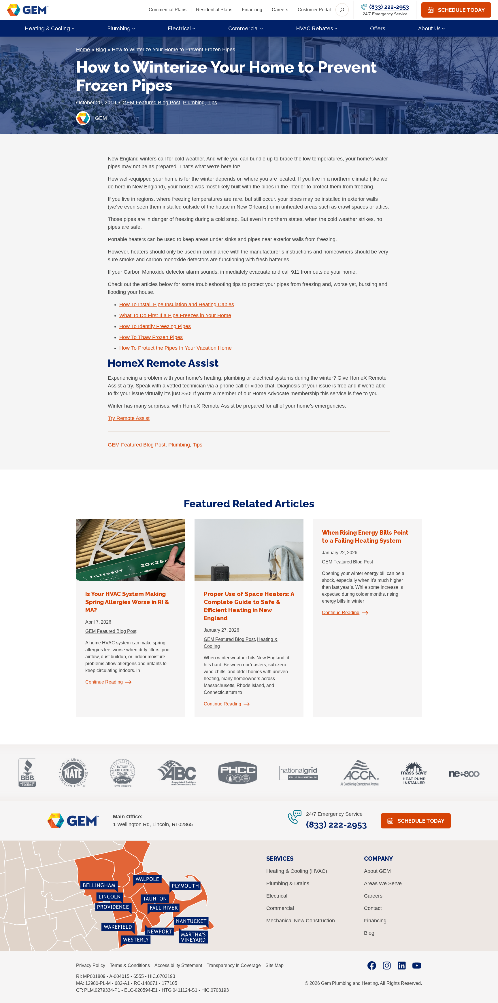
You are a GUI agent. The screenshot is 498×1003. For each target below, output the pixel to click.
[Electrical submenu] (193, 28)
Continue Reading (104, 682)
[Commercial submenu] (261, 28)
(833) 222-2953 (389, 6)
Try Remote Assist (129, 418)
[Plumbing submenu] (133, 28)
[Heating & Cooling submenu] (73, 28)
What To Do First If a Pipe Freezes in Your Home (175, 315)
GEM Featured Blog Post (151, 102)
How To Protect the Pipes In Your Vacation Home (175, 348)
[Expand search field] (342, 9)
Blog (101, 49)
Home (83, 49)
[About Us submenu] (443, 28)
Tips (212, 102)
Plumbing (194, 102)
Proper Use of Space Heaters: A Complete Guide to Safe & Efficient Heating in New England (249, 606)
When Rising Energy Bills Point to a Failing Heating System (365, 536)
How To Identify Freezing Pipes (155, 326)
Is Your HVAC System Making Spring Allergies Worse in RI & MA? (127, 602)
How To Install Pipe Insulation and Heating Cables (176, 304)
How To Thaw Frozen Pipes (151, 337)
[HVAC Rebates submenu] (335, 28)
